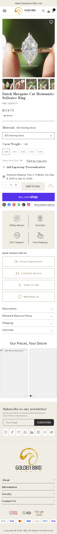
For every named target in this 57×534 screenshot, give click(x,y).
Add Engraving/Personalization (23, 167)
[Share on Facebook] (9, 205)
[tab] (24, 395)
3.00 (23, 151)
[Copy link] (4, 205)
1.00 (6, 151)
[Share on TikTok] (24, 205)
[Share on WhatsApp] (19, 205)
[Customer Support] (50, 186)
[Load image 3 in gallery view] (43, 84)
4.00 (31, 151)
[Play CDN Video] (19, 84)
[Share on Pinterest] (14, 205)
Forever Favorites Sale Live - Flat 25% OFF (28, 3)
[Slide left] (5, 48)
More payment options (44, 204)
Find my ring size (37, 160)
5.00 (40, 151)
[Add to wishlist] (50, 21)
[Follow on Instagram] (28, 205)
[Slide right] (52, 48)
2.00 (14, 151)
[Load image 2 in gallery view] (31, 84)
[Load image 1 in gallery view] (7, 84)
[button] (52, 10)
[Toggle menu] (4, 11)
